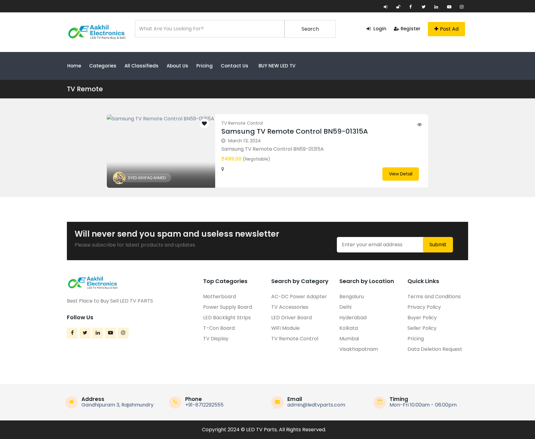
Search (310, 28)
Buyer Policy (422, 317)
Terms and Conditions (434, 296)
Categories (102, 65)
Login (379, 28)
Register (410, 28)
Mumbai (349, 338)
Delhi (345, 307)
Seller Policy (422, 328)
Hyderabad (353, 317)
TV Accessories (289, 307)
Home (74, 65)
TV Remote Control (242, 123)
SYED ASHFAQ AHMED (147, 177)
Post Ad (449, 28)
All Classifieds (141, 65)
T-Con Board (219, 328)
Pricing (204, 65)
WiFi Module (285, 328)
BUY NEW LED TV (277, 65)
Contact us (234, 65)
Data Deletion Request (434, 349)
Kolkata (348, 328)
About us (177, 65)
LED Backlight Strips (227, 317)
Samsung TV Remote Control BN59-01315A (294, 131)
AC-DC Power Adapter (299, 296)
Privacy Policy (424, 307)
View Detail (400, 174)
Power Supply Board (227, 307)
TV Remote (85, 88)
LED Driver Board (291, 317)
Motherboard (219, 296)
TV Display (215, 338)
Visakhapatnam (358, 349)
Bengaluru (351, 296)
